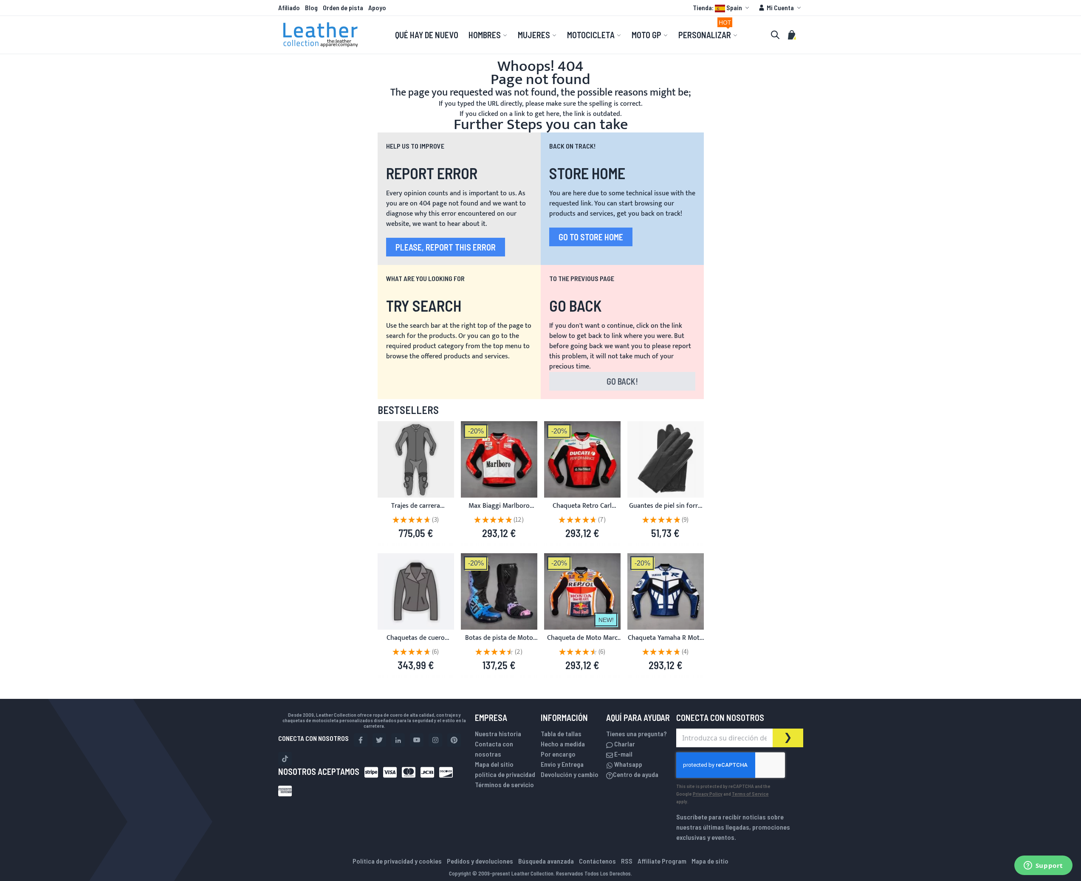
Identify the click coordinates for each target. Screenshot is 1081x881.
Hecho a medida (563, 744)
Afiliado (289, 7)
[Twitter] (379, 740)
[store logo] (320, 35)
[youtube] (416, 740)
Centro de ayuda (635, 774)
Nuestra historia (498, 733)
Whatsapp (627, 764)
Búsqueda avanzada (546, 861)
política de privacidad (505, 774)
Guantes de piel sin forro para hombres (665, 511)
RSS (626, 861)
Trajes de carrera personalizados (415, 511)
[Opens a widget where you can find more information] (1043, 866)
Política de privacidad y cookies (397, 861)
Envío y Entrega (562, 764)
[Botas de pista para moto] (499, 591)
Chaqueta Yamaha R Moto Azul (665, 643)
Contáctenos (597, 861)
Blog (311, 7)
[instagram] (435, 740)
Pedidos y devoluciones (480, 861)
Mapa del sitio (494, 764)
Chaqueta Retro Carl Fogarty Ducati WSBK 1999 (582, 511)
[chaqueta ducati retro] (582, 459)
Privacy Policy (708, 794)
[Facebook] (360, 740)
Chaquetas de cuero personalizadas (416, 643)
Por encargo (558, 754)
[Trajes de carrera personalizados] (416, 459)
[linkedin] (398, 740)
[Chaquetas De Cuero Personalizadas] (416, 591)
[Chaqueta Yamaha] (499, 459)
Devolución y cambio (569, 774)
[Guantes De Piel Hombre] (665, 459)
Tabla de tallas (561, 733)
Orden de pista (343, 7)
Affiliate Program (662, 861)
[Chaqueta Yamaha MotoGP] (665, 591)
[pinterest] (454, 740)
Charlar (624, 744)
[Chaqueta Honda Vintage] (582, 591)
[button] (722, 8)
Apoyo (377, 7)
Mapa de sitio (710, 861)
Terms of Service (750, 794)
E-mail (622, 754)
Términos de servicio (504, 784)
